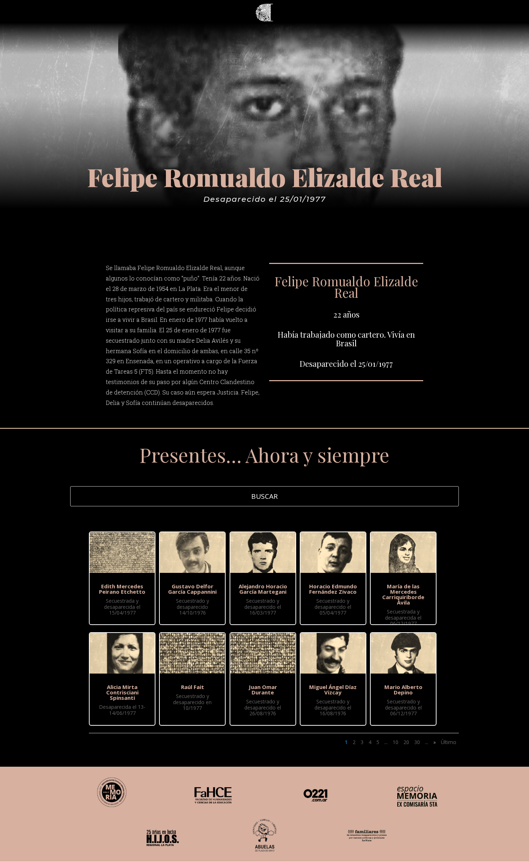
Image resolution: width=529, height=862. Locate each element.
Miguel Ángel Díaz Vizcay (333, 689)
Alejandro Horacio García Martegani (263, 589)
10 (395, 742)
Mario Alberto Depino (403, 689)
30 (417, 742)
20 (406, 742)
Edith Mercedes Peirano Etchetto (122, 589)
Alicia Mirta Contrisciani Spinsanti (122, 692)
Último (448, 742)
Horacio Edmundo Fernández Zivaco (333, 589)
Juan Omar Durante (263, 689)
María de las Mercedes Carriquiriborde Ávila (403, 594)
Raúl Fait (192, 686)
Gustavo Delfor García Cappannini (192, 589)
